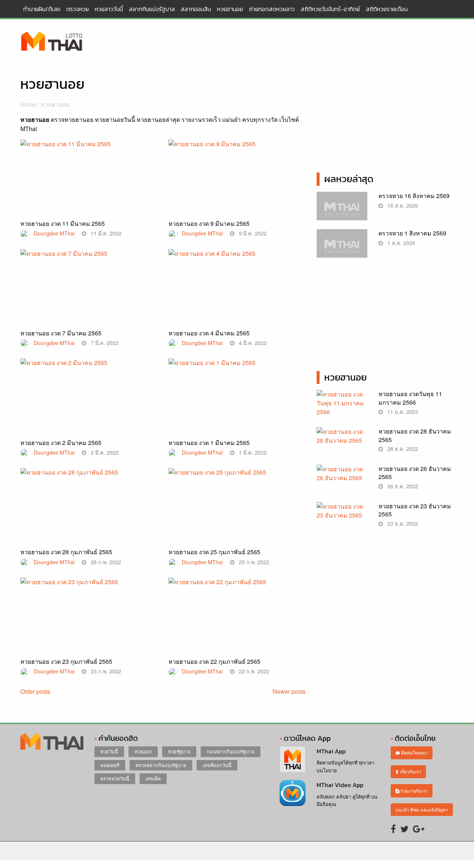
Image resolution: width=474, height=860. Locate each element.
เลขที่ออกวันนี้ (217, 765)
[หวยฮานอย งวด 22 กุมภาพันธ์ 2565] (237, 614)
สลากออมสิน (196, 8)
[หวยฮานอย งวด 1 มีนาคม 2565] (237, 394)
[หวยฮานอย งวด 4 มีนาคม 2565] (237, 286)
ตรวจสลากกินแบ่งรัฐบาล (161, 765)
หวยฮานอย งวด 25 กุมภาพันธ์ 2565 (214, 552)
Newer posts (289, 691)
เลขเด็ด (153, 778)
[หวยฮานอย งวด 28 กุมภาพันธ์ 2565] (88, 504)
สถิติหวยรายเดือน (387, 8)
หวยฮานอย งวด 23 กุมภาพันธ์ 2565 (66, 661)
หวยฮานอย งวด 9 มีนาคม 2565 (209, 223)
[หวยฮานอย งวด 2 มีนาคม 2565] (88, 394)
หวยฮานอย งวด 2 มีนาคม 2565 (60, 442)
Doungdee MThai (54, 233)
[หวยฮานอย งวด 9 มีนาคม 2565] (237, 176)
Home (28, 104)
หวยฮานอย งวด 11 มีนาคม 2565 (62, 223)
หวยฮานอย (230, 8)
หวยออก (143, 751)
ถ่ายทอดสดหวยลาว (272, 8)
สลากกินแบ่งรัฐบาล (152, 8)
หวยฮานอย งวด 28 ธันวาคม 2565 (414, 435)
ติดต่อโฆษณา (414, 752)
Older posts (35, 691)
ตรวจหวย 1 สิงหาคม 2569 (412, 233)
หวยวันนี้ (109, 751)
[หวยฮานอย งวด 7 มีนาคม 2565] (88, 285)
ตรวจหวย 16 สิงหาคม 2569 (414, 195)
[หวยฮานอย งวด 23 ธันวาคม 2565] (342, 519)
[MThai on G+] (418, 828)
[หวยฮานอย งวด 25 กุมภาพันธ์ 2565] (237, 505)
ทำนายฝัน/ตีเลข (41, 8)
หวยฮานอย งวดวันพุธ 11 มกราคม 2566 (410, 397)
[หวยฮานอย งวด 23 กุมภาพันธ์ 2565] (88, 614)
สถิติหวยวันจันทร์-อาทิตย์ (330, 8)
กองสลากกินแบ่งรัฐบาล (230, 751)
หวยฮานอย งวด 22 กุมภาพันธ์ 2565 (214, 661)
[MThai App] (293, 758)
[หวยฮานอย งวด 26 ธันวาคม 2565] (342, 481)
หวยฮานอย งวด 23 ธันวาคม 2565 (414, 510)
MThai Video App (340, 784)
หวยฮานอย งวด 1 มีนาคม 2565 (209, 442)
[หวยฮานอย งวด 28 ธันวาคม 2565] (342, 444)
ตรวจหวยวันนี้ (114, 778)
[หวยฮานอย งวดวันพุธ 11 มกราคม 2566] (342, 407)
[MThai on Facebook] (393, 828)
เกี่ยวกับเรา (410, 771)
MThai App (331, 751)
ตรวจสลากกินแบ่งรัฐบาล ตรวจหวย (51, 41)
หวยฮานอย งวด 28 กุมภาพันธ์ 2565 (66, 552)
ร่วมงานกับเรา (413, 790)
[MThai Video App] (293, 792)
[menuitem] (41, 9)
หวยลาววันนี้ (109, 8)
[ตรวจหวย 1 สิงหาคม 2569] (342, 247)
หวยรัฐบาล (179, 751)
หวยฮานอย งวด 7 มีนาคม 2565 (60, 333)
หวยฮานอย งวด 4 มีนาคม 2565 (209, 333)
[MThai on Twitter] (404, 828)
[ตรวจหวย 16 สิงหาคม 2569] (342, 209)
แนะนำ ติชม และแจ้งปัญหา (421, 809)
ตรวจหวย (77, 8)
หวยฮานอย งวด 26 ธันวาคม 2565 (414, 472)
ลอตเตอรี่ (109, 765)
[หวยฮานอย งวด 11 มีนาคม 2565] (88, 176)
